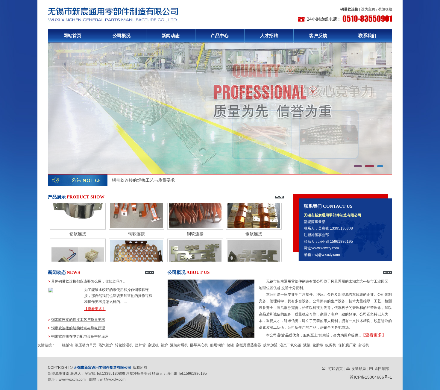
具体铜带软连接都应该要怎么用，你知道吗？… (89, 281)
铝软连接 (77, 224)
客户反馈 (318, 35)
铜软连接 (136, 224)
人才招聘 (269, 35)
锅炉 (164, 345)
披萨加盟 (270, 345)
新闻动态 (171, 35)
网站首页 (72, 35)
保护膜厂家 (347, 345)
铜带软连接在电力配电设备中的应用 (80, 336)
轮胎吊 (317, 345)
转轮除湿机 (124, 345)
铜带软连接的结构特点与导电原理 (78, 328)
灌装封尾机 (179, 345)
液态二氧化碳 (290, 345)
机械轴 (67, 345)
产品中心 (220, 35)
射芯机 (363, 345)
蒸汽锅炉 (105, 345)
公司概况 (122, 35)
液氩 (306, 345)
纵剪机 (330, 345)
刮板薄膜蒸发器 (248, 345)
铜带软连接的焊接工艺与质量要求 (143, 180)
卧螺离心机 (199, 345)
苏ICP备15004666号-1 (371, 377)
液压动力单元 (85, 345)
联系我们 (367, 35)
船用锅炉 (217, 345)
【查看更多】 (95, 309)
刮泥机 (153, 345)
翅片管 (140, 345)
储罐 (230, 345)
